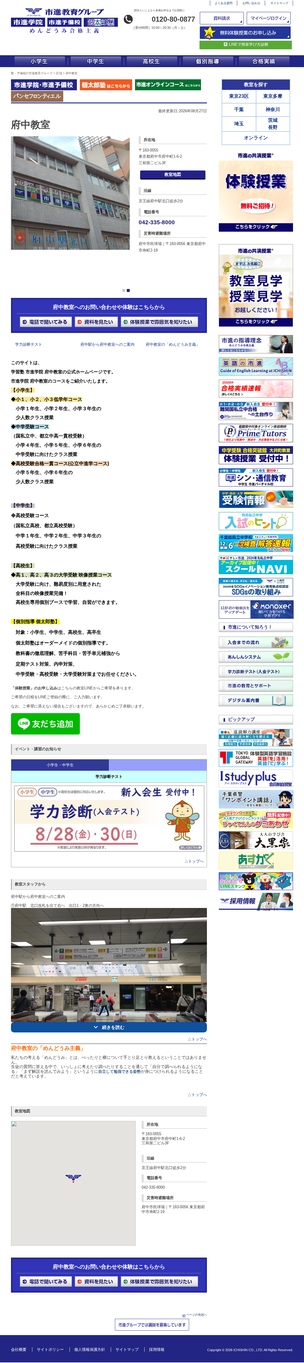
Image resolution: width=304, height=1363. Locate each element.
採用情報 (156, 1349)
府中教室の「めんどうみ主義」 (173, 344)
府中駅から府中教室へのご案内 (107, 344)
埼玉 (239, 123)
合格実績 (265, 61)
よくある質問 (223, 3)
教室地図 (172, 174)
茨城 (273, 120)
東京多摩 (272, 96)
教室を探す (256, 84)
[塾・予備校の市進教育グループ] (64, 33)
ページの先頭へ (196, 1314)
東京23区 (239, 96)
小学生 (39, 61)
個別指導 (208, 61)
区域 (59, 73)
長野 (273, 127)
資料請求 (222, 18)
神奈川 (273, 109)
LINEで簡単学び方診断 (248, 44)
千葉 (239, 109)
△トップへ (194, 861)
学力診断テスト (28, 344)
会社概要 (18, 1349)
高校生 (152, 61)
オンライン (256, 137)
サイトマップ (279, 3)
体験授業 (245, 33)
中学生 (95, 61)
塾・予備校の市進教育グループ (32, 73)
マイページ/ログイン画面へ (269, 18)
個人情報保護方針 (89, 1349)
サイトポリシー (50, 1349)
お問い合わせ (251, 3)
